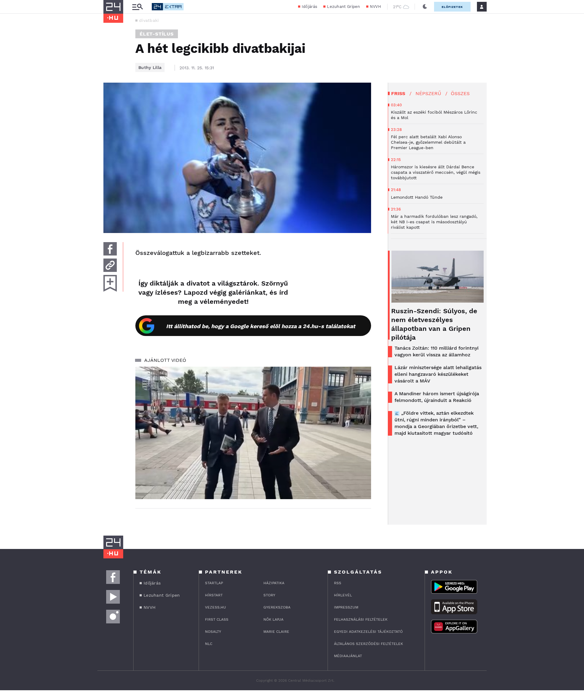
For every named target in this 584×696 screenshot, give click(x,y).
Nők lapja (273, 619)
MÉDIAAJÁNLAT (348, 656)
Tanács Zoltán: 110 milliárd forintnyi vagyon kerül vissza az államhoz (436, 351)
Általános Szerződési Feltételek (368, 644)
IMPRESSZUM (346, 607)
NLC (208, 644)
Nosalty (213, 631)
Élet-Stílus (157, 34)
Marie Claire (276, 631)
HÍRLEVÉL (343, 595)
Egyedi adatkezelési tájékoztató (368, 631)
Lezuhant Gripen (343, 6)
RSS (337, 583)
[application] (253, 433)
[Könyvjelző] (110, 283)
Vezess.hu (215, 607)
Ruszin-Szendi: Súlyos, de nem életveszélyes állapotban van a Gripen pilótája (434, 324)
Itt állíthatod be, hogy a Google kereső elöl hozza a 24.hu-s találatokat (260, 326)
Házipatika (273, 583)
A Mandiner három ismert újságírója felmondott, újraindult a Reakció (437, 397)
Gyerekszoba (276, 607)
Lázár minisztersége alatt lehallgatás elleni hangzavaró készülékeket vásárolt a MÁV (438, 374)
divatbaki (149, 20)
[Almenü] (137, 7)
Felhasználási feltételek (361, 619)
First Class (216, 619)
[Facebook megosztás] (110, 248)
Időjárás (309, 6)
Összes (460, 93)
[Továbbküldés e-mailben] (110, 265)
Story (269, 595)
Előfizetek (452, 7)
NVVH (375, 6)
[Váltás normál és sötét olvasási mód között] (425, 6)
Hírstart (214, 595)
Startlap (214, 583)
